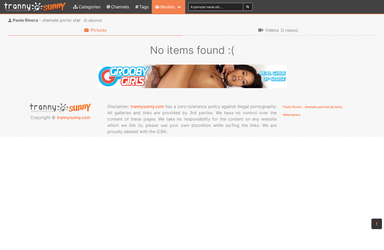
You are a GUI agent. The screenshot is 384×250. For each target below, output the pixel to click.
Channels (120, 6)
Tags (144, 6)
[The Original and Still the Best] (192, 86)
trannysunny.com (73, 117)
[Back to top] (376, 224)
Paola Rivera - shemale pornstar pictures (312, 107)
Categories (89, 6)
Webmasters (291, 115)
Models (167, 6)
